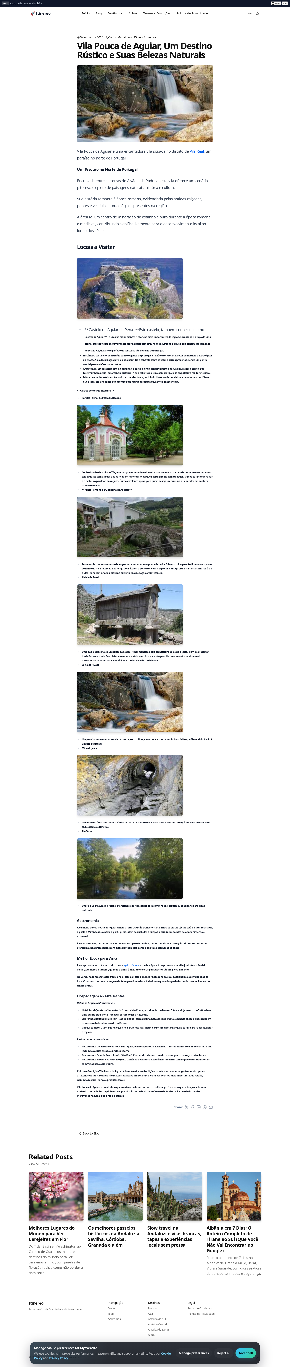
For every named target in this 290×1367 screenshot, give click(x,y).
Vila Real (197, 151)
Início (86, 13)
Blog (99, 13)
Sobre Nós (114, 1319)
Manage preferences (194, 1353)
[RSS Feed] (257, 13)
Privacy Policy (58, 1358)
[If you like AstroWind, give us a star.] (279, 3)
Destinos (114, 13)
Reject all (223, 1353)
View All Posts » (39, 1164)
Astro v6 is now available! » (26, 3)
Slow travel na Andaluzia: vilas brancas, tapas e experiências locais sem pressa (174, 1236)
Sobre (133, 13)
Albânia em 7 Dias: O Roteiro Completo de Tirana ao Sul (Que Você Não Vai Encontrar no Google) (232, 1239)
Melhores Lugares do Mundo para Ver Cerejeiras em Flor (52, 1233)
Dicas (137, 37)
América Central (157, 1324)
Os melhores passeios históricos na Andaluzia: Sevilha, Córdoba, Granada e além (114, 1236)
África (151, 1335)
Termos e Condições (157, 13)
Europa (152, 1308)
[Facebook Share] (192, 1107)
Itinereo (36, 1303)
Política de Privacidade (192, 13)
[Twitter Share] (186, 1107)
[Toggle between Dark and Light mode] (250, 13)
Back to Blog (91, 1133)
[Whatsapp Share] (204, 1107)
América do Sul (157, 1319)
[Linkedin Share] (198, 1107)
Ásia (150, 1313)
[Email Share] (210, 1107)
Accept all (246, 1353)
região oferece (131, 965)
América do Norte (158, 1329)
